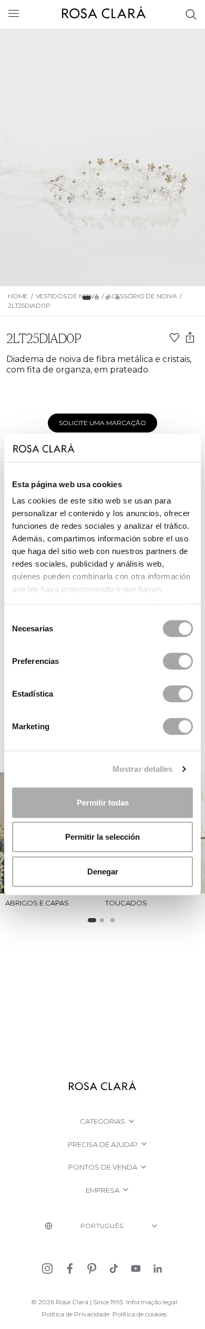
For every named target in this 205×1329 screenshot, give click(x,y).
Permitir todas (103, 802)
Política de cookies (139, 1314)
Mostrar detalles (142, 768)
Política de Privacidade (75, 1314)
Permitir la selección (102, 836)
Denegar (102, 871)
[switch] (178, 660)
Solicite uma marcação (102, 423)
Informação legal (151, 1302)
